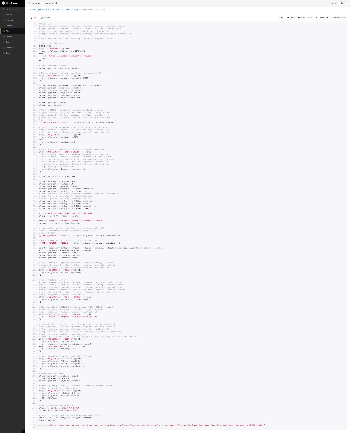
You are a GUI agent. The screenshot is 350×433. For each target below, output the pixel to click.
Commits (47, 18)
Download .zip (322, 17)
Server (69, 10)
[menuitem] (12, 9)
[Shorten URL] (281, 17)
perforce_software (46, 10)
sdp (57, 10)
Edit (311, 17)
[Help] (336, 3)
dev (62, 10)
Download (339, 17)
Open (302, 17)
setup (76, 10)
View (34, 18)
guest (34, 10)
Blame (291, 17)
